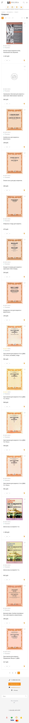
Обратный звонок (14, 684)
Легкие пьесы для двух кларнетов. (12, 180)
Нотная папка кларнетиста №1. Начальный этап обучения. (12, 51)
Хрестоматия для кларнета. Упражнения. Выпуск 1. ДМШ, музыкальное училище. (11, 658)
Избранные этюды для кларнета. (12, 223)
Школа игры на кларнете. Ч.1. (11, 570)
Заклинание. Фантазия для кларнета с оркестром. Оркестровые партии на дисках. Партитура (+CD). (13, 95)
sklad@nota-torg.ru (15, 687)
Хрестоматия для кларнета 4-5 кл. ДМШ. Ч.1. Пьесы (14, 397)
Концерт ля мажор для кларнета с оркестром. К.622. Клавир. (12, 267)
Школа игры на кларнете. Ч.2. (11, 526)
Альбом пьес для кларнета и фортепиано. (11, 138)
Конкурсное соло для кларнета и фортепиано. (12, 311)
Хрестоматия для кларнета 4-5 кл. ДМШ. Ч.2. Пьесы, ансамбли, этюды (14, 354)
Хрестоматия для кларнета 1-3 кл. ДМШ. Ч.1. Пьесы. (14, 484)
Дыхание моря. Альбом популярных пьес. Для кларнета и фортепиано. (13, 614)
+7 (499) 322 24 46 (15, 680)
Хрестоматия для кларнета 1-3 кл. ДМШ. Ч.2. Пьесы (14, 441)
